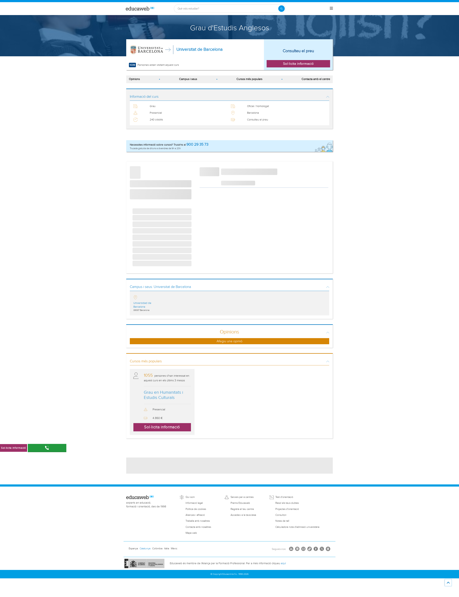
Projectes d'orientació (287, 509)
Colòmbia (157, 548)
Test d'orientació (284, 497)
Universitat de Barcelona (199, 49)
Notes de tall (282, 521)
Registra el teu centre (242, 509)
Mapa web (191, 533)
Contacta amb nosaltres (198, 527)
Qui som (190, 497)
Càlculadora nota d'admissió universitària (297, 527)
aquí (283, 563)
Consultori (280, 515)
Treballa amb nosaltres (198, 521)
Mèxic (174, 548)
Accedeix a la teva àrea (243, 515)
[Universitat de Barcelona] (147, 49)
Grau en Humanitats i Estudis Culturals (163, 395)
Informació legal (194, 503)
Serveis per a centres (242, 497)
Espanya (133, 548)
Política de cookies (196, 509)
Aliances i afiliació (195, 515)
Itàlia (166, 548)
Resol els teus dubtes (287, 503)
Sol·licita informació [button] (298, 64)
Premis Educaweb (240, 503)
